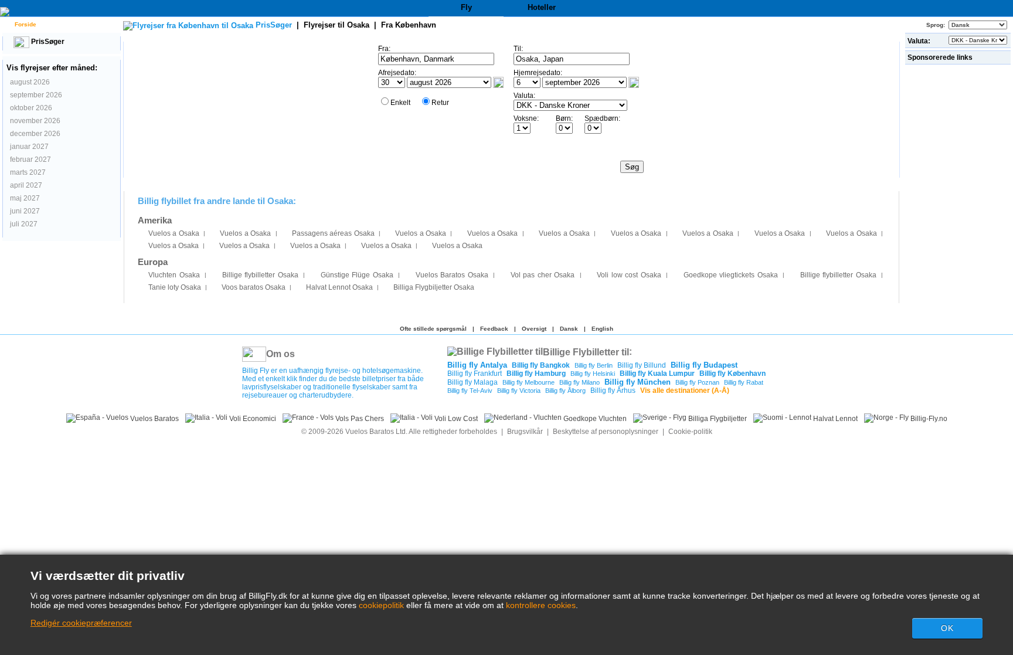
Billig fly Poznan (697, 382)
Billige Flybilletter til (586, 352)
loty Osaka (174, 287)
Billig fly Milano (579, 382)
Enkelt (400, 103)
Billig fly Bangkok (541, 365)
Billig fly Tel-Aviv (469, 390)
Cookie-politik (690, 431)
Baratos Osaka (452, 275)
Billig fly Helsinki (592, 373)
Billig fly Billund (641, 365)
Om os (280, 354)
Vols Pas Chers (359, 419)
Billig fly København (732, 373)
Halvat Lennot (834, 419)
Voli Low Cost (455, 419)
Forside (24, 24)
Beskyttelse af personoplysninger (605, 431)
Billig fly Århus (612, 390)
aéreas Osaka (333, 233)
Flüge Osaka (357, 275)
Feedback (494, 328)
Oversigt (534, 328)
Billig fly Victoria (519, 390)
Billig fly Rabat (743, 382)
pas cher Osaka (543, 275)
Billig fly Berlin (594, 365)
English (602, 328)
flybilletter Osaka (260, 275)
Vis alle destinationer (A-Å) (684, 390)
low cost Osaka (629, 275)
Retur (440, 103)
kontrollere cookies (541, 605)
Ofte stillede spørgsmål (433, 328)
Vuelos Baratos (153, 419)
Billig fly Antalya (477, 365)
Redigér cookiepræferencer (81, 622)
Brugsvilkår (525, 431)
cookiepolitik (381, 605)
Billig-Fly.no (928, 419)
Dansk (569, 328)
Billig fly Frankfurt (474, 373)
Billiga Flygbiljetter (716, 419)
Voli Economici (251, 419)
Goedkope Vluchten (594, 419)
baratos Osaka (253, 287)
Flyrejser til (336, 25)
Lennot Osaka (339, 287)
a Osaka (173, 233)
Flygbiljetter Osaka (433, 287)
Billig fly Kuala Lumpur (657, 373)
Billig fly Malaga (472, 382)
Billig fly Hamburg (536, 373)
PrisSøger (46, 42)
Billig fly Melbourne (528, 382)
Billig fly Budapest (704, 365)
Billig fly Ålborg (565, 390)
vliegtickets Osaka (731, 275)
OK (947, 628)
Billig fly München (637, 382)
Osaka (174, 275)
